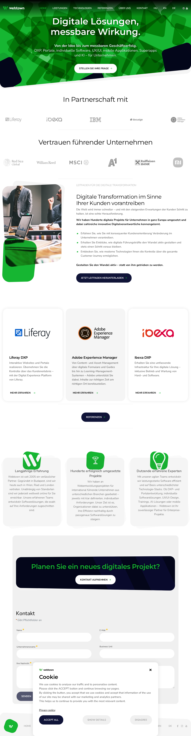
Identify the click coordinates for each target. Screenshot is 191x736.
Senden (26, 696)
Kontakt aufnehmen (94, 579)
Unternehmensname (26, 646)
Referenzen (94, 417)
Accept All (51, 720)
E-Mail (102, 630)
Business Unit (106, 646)
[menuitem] (43, 8)
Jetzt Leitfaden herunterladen (102, 278)
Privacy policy (47, 710)
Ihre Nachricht (23, 663)
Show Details (96, 720)
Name (19, 630)
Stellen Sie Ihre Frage (94, 68)
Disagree (141, 720)
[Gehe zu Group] (14, 8)
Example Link (9, 310)
